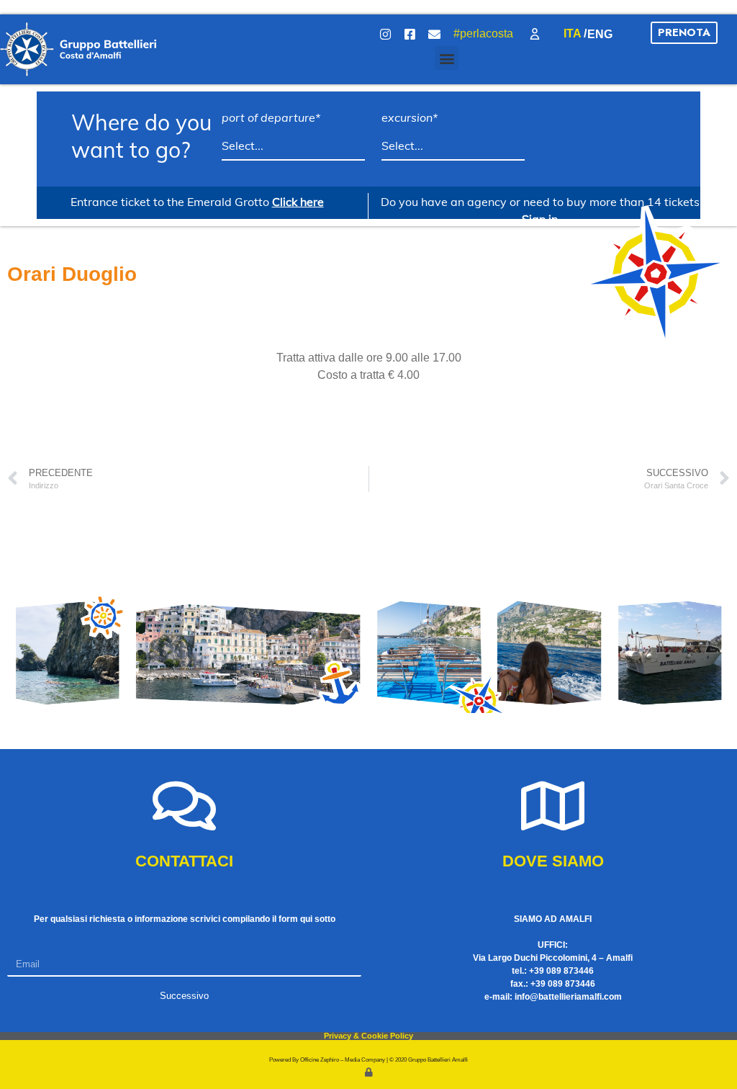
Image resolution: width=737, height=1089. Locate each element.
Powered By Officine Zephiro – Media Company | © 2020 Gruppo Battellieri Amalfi (368, 1060)
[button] (446, 58)
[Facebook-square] (410, 34)
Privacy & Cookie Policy (368, 1035)
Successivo (184, 995)
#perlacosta (483, 33)
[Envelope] (434, 34)
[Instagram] (386, 34)
